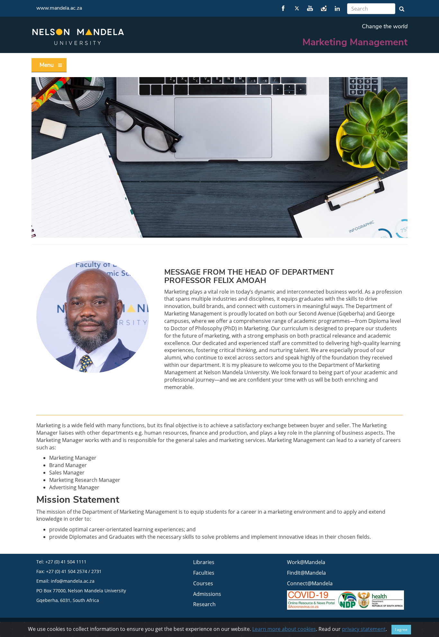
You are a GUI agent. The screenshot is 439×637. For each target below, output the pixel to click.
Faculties (203, 572)
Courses (203, 583)
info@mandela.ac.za (72, 581)
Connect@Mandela (310, 583)
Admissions (207, 593)
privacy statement (364, 629)
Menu (47, 65)
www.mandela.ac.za (59, 8)
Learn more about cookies (284, 629)
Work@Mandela (306, 562)
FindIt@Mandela (306, 572)
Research (204, 604)
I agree (401, 629)
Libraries (203, 562)
